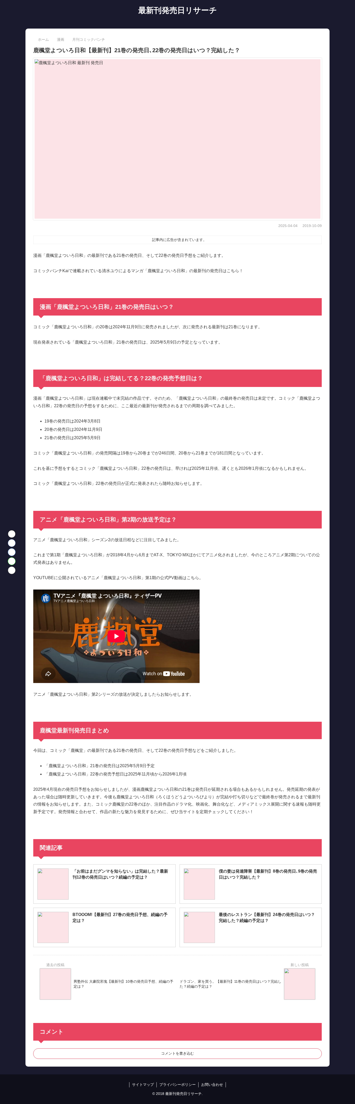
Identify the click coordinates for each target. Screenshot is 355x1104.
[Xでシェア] (12, 534)
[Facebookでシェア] (12, 543)
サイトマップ (143, 1084)
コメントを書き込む (177, 1053)
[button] (12, 570)
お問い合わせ (212, 1084)
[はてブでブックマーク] (12, 552)
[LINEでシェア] (12, 561)
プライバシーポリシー (177, 1084)
